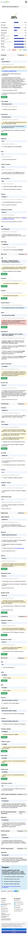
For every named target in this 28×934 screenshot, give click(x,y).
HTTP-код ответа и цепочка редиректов (9, 106)
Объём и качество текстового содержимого (10, 427)
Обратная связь (4, 908)
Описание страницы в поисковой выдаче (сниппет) (12, 280)
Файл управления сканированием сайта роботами (12, 537)
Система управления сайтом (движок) (9, 231)
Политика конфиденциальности (5, 914)
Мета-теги (3, 25)
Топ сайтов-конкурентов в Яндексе (8, 625)
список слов (6, 508)
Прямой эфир (17, 907)
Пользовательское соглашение (5, 917)
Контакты (3, 906)
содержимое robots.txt (8, 550)
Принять (14, 929)
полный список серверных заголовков (11, 221)
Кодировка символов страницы (8, 143)
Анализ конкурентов (18, 902)
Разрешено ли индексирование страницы (10, 522)
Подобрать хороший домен (9, 71)
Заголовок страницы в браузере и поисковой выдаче (12, 264)
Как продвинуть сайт (18, 909)
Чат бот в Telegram (20, 903)
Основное (3, 22)
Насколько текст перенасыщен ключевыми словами (12, 487)
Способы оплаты (4, 911)
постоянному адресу (19, 548)
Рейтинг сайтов (17, 905)
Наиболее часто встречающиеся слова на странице (12, 502)
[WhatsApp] (17, 891)
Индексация (4, 30)
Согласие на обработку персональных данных (6, 919)
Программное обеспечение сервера (9, 247)
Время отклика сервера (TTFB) (8, 169)
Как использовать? (18, 910)
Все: (3, 50)
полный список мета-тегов (9, 399)
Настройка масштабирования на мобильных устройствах (13, 338)
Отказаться (14, 932)
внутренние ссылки (7, 587)
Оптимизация (4, 27)
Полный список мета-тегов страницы (9, 387)
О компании (3, 900)
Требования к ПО (4, 909)
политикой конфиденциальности (15, 926)
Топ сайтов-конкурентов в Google (8, 644)
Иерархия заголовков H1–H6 (7, 458)
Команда (3, 902)
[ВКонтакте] (16, 891)
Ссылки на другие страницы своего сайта (10, 578)
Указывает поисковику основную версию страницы (12, 305)
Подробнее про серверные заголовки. (13, 218)
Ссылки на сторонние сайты (7, 598)
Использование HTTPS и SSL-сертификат (10, 119)
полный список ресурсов (8, 204)
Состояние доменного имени (7, 64)
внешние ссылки (7, 609)
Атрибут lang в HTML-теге (6, 156)
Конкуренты (4, 32)
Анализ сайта (17, 900)
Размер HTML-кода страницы (7, 183)
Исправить (4, 97)
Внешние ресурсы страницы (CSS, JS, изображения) (12, 199)
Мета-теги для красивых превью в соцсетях (10, 369)
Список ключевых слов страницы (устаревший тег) (12, 292)
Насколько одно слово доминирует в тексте (10, 475)
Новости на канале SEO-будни (7, 904)
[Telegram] (14, 891)
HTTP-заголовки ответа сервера (8, 214)
